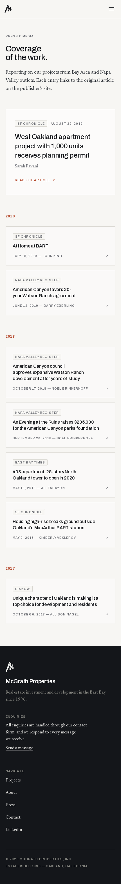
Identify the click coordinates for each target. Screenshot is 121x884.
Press (10, 805)
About (11, 793)
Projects (13, 780)
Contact (13, 817)
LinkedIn (14, 830)
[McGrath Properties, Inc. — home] (11, 9)
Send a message (19, 748)
